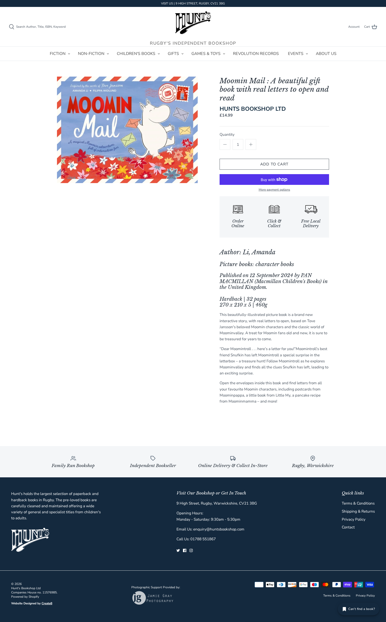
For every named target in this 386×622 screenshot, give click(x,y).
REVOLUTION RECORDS (256, 53)
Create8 (47, 603)
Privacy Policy (353, 519)
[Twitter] (178, 550)
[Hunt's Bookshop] (193, 22)
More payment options (274, 190)
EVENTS (295, 53)
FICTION (57, 53)
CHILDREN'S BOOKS (136, 53)
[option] (127, 130)
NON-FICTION (91, 53)
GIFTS (173, 53)
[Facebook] (184, 550)
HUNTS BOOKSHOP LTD (253, 109)
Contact (348, 527)
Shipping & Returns (358, 511)
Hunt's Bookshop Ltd (26, 588)
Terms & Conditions (358, 503)
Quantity (227, 134)
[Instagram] (191, 550)
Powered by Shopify (25, 597)
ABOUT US (326, 53)
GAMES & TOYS (205, 53)
